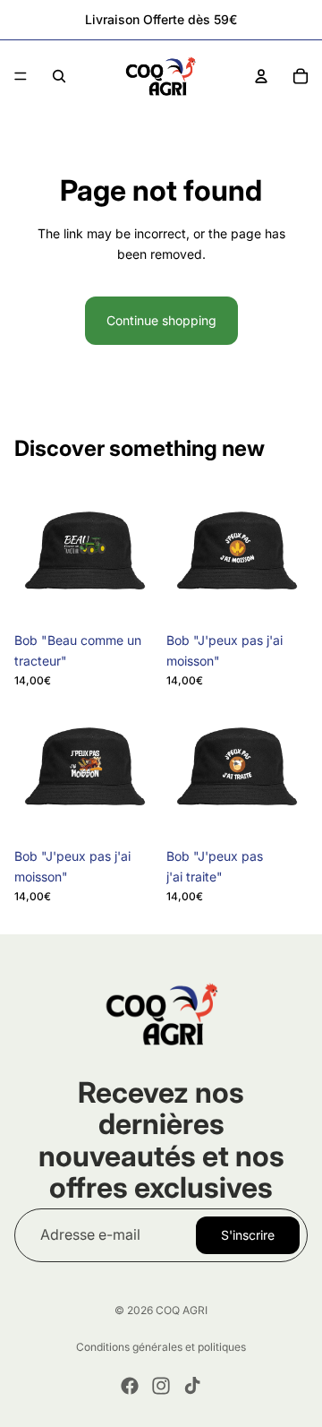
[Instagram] (161, 1386)
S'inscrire (248, 1234)
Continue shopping (161, 320)
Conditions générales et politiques (161, 1347)
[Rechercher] (59, 76)
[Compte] (261, 76)
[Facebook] (129, 1386)
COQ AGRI (182, 1310)
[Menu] (20, 76)
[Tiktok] (192, 1386)
